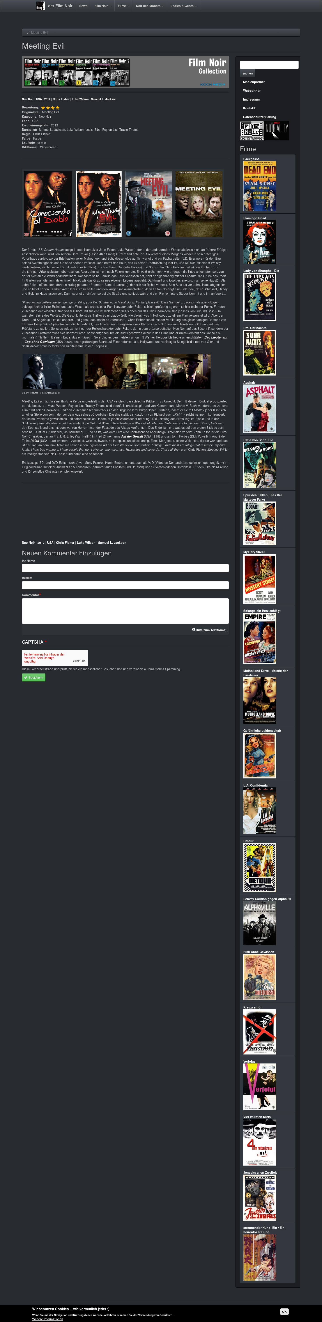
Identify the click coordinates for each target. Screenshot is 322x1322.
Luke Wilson (80, 99)
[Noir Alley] (276, 130)
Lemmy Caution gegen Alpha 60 (267, 899)
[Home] (42, 6)
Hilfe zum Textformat (211, 630)
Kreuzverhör (252, 1007)
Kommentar (30, 595)
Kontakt (249, 108)
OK (284, 1311)
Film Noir (101, 6)
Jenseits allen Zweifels (260, 1172)
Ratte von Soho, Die (258, 440)
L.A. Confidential (256, 785)
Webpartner (251, 90)
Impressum (251, 99)
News (83, 6)
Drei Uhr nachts (255, 328)
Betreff (27, 578)
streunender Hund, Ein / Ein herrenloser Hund (264, 1229)
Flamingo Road (254, 218)
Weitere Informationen (47, 1319)
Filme (122, 6)
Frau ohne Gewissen (258, 952)
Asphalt (249, 382)
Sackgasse (251, 159)
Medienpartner (254, 82)
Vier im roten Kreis (257, 1117)
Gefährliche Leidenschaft (262, 730)
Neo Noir (28, 99)
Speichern (35, 677)
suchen (248, 73)
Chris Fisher (61, 99)
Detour (248, 841)
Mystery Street (254, 552)
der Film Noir (60, 6)
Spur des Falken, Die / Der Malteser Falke (262, 497)
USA (39, 99)
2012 (47, 99)
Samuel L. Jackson (104, 99)
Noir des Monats (148, 6)
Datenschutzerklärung (259, 117)
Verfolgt (249, 1061)
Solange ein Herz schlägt (262, 610)
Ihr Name (28, 560)
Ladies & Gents (183, 6)
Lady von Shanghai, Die (261, 270)
